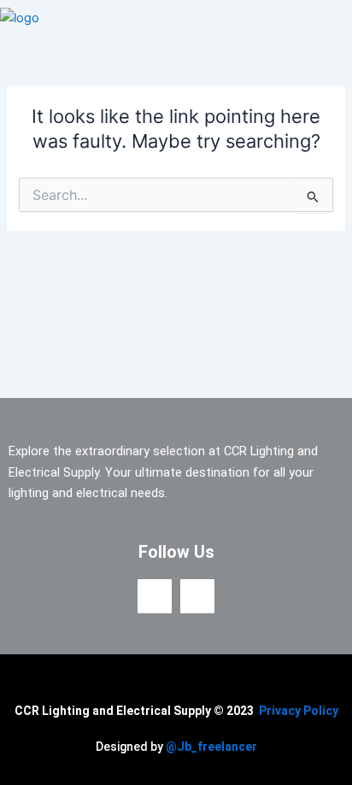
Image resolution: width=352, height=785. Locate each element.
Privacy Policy (298, 711)
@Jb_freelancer (211, 746)
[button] (337, 18)
